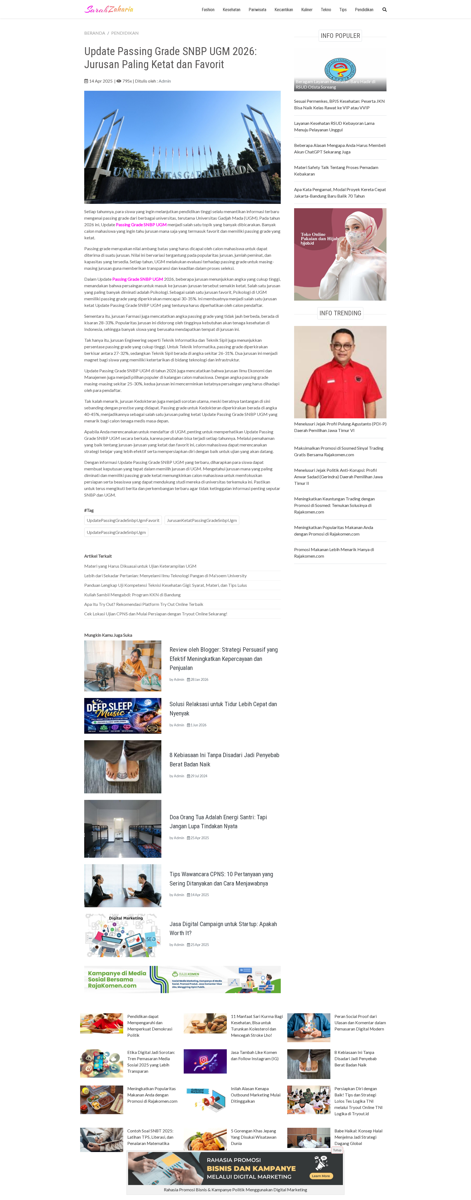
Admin (165, 80)
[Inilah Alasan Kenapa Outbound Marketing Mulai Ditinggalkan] (205, 1099)
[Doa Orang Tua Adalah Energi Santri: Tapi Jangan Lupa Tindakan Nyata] (122, 828)
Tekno (326, 9)
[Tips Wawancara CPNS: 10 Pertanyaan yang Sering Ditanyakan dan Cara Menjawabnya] (122, 885)
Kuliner (307, 9)
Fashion (208, 9)
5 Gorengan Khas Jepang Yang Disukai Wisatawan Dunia (253, 1137)
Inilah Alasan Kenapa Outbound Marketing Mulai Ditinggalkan (255, 1095)
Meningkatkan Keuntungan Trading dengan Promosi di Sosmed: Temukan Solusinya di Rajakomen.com (334, 505)
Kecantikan (283, 9)
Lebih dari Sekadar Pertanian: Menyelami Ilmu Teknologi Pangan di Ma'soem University (165, 575)
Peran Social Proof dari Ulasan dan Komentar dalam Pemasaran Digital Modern (360, 1022)
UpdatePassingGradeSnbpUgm (116, 532)
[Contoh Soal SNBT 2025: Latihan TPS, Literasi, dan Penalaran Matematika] (101, 1139)
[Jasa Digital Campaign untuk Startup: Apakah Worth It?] (122, 935)
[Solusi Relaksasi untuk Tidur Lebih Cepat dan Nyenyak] (122, 715)
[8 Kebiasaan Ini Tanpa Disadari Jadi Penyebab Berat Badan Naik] (122, 766)
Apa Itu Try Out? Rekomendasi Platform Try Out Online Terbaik (143, 604)
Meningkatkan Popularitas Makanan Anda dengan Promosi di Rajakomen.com (152, 1095)
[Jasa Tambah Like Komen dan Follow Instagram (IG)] (205, 1061)
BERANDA (94, 32)
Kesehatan (231, 9)
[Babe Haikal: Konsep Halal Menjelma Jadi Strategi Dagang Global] (308, 1137)
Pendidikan (364, 9)
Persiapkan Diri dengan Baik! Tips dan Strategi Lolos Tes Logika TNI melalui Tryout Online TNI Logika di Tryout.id (358, 1101)
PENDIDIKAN (125, 32)
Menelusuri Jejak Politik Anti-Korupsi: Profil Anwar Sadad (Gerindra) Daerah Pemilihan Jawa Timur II (338, 476)
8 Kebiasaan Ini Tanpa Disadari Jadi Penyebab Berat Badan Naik (355, 1058)
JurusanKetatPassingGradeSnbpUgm (202, 520)
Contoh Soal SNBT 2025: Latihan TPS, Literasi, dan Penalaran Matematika (150, 1137)
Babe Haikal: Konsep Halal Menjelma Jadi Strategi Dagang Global (358, 1137)
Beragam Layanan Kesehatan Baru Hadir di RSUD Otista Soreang (335, 84)
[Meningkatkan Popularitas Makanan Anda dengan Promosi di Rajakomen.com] (101, 1099)
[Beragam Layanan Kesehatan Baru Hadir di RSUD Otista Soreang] (340, 69)
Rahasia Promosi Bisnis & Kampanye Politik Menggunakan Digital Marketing (235, 1189)
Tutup (337, 1150)
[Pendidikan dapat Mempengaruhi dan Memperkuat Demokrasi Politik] (101, 1023)
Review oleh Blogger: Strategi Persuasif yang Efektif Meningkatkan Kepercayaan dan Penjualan (224, 658)
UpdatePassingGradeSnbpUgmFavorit (123, 520)
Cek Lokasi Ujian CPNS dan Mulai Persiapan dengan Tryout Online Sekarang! (155, 613)
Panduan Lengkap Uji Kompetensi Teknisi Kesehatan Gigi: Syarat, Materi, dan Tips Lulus (165, 585)
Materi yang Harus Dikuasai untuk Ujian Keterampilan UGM (140, 566)
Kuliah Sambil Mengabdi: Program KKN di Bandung (132, 594)
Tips (343, 9)
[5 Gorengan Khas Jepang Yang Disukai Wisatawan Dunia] (205, 1141)
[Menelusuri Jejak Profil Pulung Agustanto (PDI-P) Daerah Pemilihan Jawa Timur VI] (340, 371)
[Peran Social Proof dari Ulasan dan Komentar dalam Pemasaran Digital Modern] (308, 1027)
